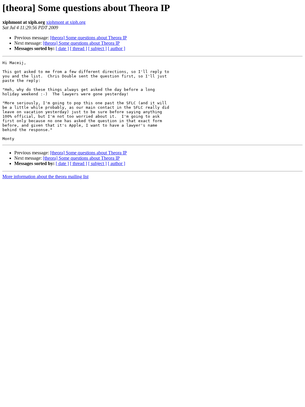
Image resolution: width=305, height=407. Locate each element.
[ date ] (62, 48)
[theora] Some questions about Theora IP (88, 37)
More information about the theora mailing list (45, 176)
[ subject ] (97, 48)
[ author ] (116, 48)
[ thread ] (78, 48)
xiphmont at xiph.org (65, 22)
